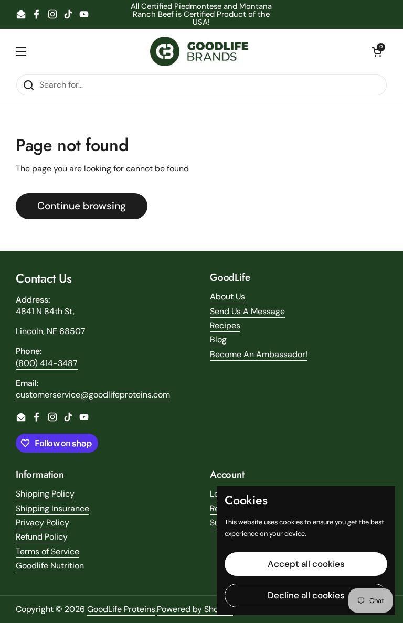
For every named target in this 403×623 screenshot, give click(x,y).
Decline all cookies (306, 595)
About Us (227, 296)
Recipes (225, 325)
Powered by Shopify (195, 609)
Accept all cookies (306, 564)
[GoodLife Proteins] (199, 51)
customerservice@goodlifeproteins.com (93, 394)
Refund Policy (42, 536)
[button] (376, 51)
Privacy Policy (42, 522)
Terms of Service (47, 551)
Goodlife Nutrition (50, 565)
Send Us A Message (247, 311)
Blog (218, 339)
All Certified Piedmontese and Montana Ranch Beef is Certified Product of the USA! (201, 14)
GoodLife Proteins (121, 609)
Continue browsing (81, 205)
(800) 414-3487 (47, 363)
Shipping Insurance (52, 508)
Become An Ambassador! (258, 354)
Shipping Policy (45, 493)
